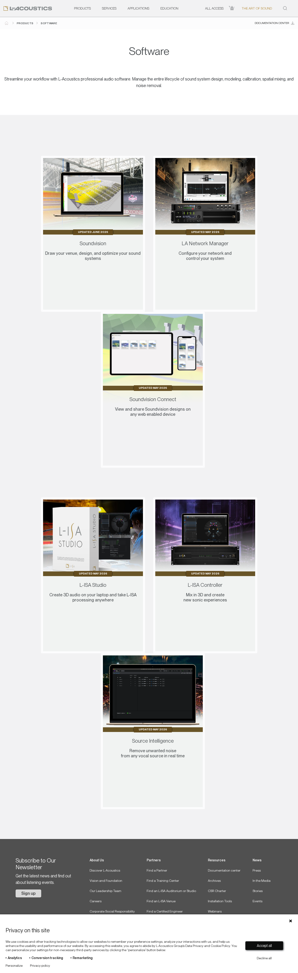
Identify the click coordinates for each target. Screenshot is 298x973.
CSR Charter (217, 891)
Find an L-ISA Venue (161, 901)
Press (257, 870)
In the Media (262, 880)
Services (109, 8)
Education (169, 8)
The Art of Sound (257, 8)
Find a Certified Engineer (165, 911)
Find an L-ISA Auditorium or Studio (171, 891)
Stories (258, 891)
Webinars (215, 911)
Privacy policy (40, 965)
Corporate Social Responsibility (112, 911)
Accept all (264, 945)
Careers (96, 901)
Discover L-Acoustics (105, 870)
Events (257, 901)
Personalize (14, 965)
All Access (214, 8)
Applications (138, 8)
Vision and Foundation (106, 880)
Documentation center (272, 23)
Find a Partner (157, 870)
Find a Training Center (163, 880)
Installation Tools (220, 901)
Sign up (28, 893)
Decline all (264, 958)
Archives (214, 880)
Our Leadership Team (105, 891)
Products (82, 8)
